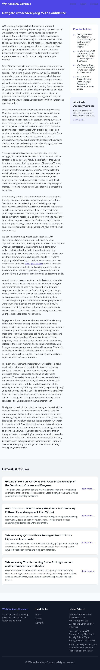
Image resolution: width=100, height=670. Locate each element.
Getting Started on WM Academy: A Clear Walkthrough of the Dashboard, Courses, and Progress (86, 40)
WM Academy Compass (16, 4)
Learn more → (79, 120)
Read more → (88, 488)
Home (73, 3)
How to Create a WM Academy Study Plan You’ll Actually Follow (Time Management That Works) (86, 56)
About (83, 3)
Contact (94, 3)
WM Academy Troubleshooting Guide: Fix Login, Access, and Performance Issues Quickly (85, 82)
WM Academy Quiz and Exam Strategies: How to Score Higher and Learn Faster (86, 69)
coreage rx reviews (34, 263)
